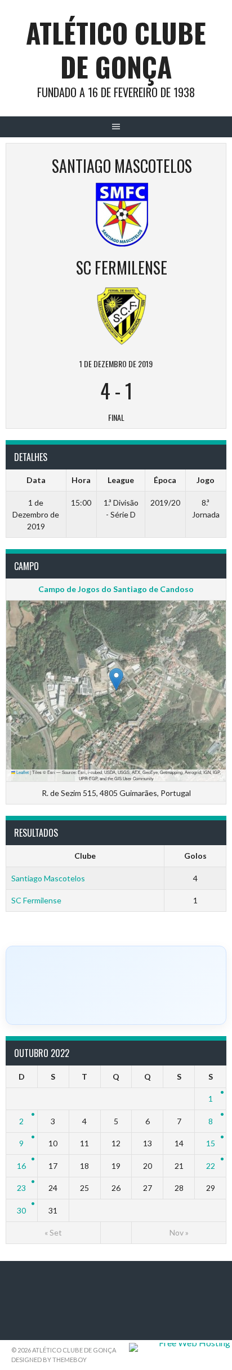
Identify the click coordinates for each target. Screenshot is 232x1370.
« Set (53, 1232)
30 (21, 1210)
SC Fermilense (36, 900)
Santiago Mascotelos (48, 878)
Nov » (179, 1232)
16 (21, 1166)
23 (21, 1188)
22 (210, 1166)
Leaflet (22, 772)
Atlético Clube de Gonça (116, 49)
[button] (116, 679)
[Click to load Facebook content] (116, 985)
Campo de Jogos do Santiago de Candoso (116, 589)
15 (210, 1143)
